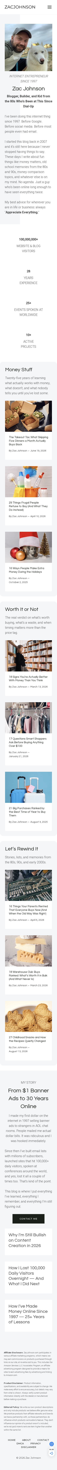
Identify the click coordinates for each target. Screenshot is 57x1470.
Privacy (35, 1443)
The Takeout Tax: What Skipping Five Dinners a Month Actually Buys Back (28, 441)
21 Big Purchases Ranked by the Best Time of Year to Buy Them (27, 812)
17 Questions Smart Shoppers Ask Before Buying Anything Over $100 (28, 742)
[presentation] (28, 416)
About (26, 1440)
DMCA (20, 1443)
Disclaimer (28, 1447)
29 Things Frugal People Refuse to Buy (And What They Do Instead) (28, 506)
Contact (43, 1440)
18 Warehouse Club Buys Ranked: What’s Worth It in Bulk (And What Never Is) (28, 976)
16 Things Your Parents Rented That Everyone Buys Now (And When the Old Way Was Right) (28, 910)
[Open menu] (49, 7)
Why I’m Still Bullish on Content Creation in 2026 (27, 1240)
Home (12, 1440)
